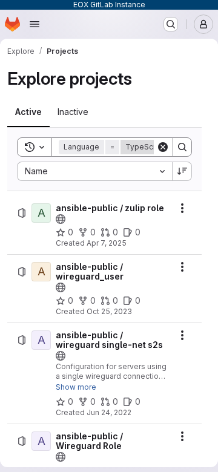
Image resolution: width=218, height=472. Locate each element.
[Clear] (163, 147)
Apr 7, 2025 (107, 242)
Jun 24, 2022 (109, 412)
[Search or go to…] (171, 24)
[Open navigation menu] (34, 24)
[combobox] (94, 171)
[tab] (28, 112)
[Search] (182, 147)
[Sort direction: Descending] (182, 171)
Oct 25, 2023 (109, 311)
